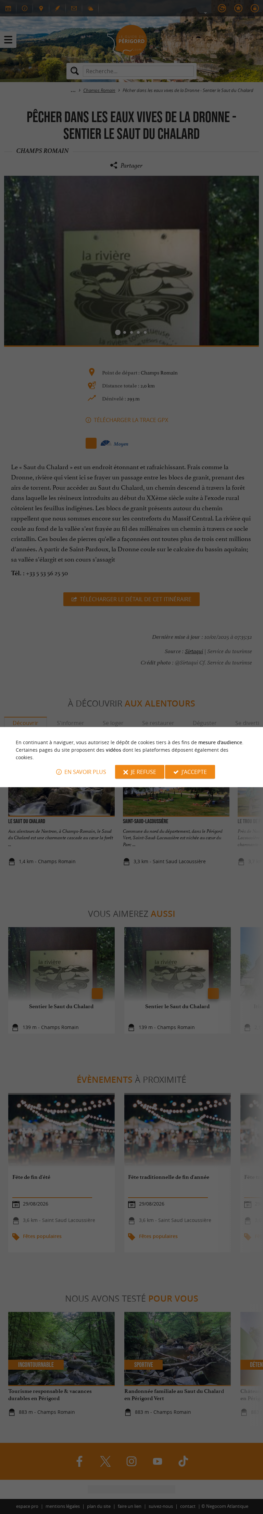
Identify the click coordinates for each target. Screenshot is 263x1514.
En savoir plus (85, 772)
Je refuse (143, 772)
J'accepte (194, 772)
